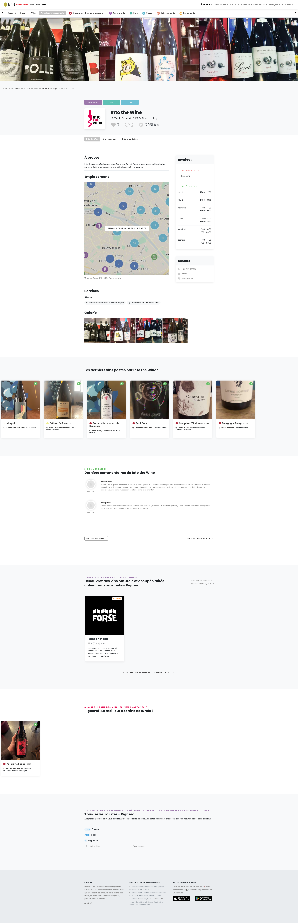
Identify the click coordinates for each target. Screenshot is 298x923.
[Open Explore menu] (212, 4)
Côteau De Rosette (60, 423)
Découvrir (205, 4)
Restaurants (119, 13)
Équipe (131, 902)
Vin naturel (220, 4)
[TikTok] (88, 903)
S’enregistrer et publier (253, 4)
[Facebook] (91, 903)
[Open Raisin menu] (238, 4)
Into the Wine (92, 139)
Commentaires (130, 139)
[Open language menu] (279, 4)
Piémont (45, 88)
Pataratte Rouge (19, 764)
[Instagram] (85, 903)
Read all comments (198, 538)
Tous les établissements (52, 13)
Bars (135, 13)
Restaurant (93, 102)
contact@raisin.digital (140, 898)
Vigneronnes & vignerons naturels (89, 13)
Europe (27, 88)
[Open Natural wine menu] (228, 4)
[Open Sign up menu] (266, 4)
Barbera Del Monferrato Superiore (104, 425)
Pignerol (56, 88)
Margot (11, 423)
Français (273, 4)
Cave (130, 102)
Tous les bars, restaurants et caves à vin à (201, 582)
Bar (111, 102)
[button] (4, 49)
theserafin (106, 481)
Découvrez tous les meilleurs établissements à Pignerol (149, 673)
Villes (33, 13)
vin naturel (197, 886)
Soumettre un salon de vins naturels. (147, 895)
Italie (36, 88)
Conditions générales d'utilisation (149, 902)
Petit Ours (141, 423)
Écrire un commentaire (96, 538)
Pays (22, 13)
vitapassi (106, 502)
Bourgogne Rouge (235, 423)
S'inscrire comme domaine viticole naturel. (149, 892)
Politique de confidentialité (139, 904)
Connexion (287, 4)
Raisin (5, 88)
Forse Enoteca (98, 639)
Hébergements (168, 13)
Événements (189, 13)
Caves (149, 13)
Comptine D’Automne (194, 423)
